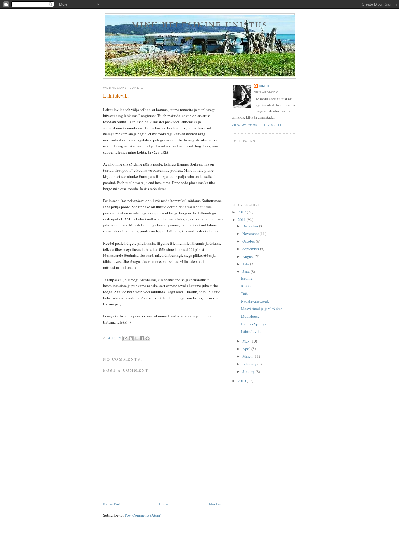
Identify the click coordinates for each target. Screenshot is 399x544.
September (251, 248)
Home (163, 504)
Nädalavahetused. (255, 301)
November (251, 233)
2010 (242, 380)
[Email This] (125, 338)
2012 (242, 212)
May (246, 341)
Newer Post (112, 504)
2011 (242, 219)
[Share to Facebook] (142, 338)
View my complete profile (257, 125)
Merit (264, 85)
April (246, 348)
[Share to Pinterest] (147, 338)
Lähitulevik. (251, 331)
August (248, 256)
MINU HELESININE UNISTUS (200, 24)
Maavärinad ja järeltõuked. (262, 308)
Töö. (244, 293)
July (246, 264)
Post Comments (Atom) (143, 515)
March (248, 356)
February (249, 363)
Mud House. (250, 316)
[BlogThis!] (131, 338)
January (249, 371)
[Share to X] (136, 338)
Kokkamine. (250, 285)
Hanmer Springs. (254, 323)
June (246, 271)
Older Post (215, 504)
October (249, 241)
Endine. (247, 278)
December (250, 226)
